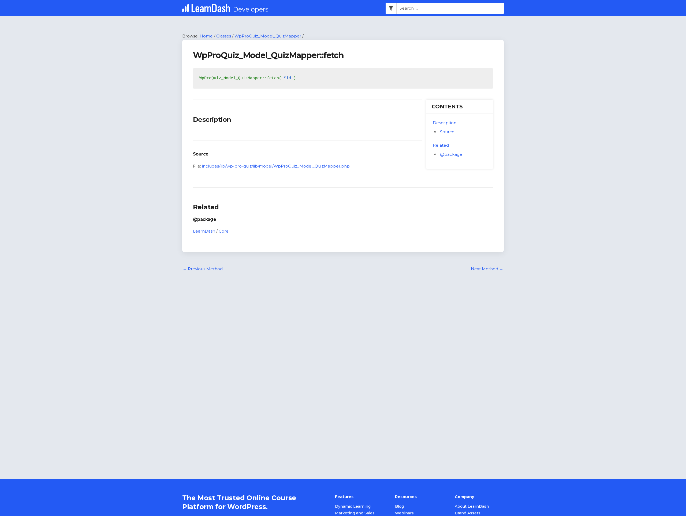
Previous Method (203, 268)
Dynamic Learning (353, 506)
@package (451, 154)
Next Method (487, 268)
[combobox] (450, 8)
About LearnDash (472, 506)
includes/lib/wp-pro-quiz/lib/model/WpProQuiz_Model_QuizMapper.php (276, 166)
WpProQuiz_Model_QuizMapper (267, 36)
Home (206, 36)
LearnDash (204, 231)
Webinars (404, 513)
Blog (399, 506)
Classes (223, 36)
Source (447, 131)
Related (441, 145)
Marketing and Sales (355, 513)
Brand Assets (467, 513)
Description (444, 122)
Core (224, 231)
